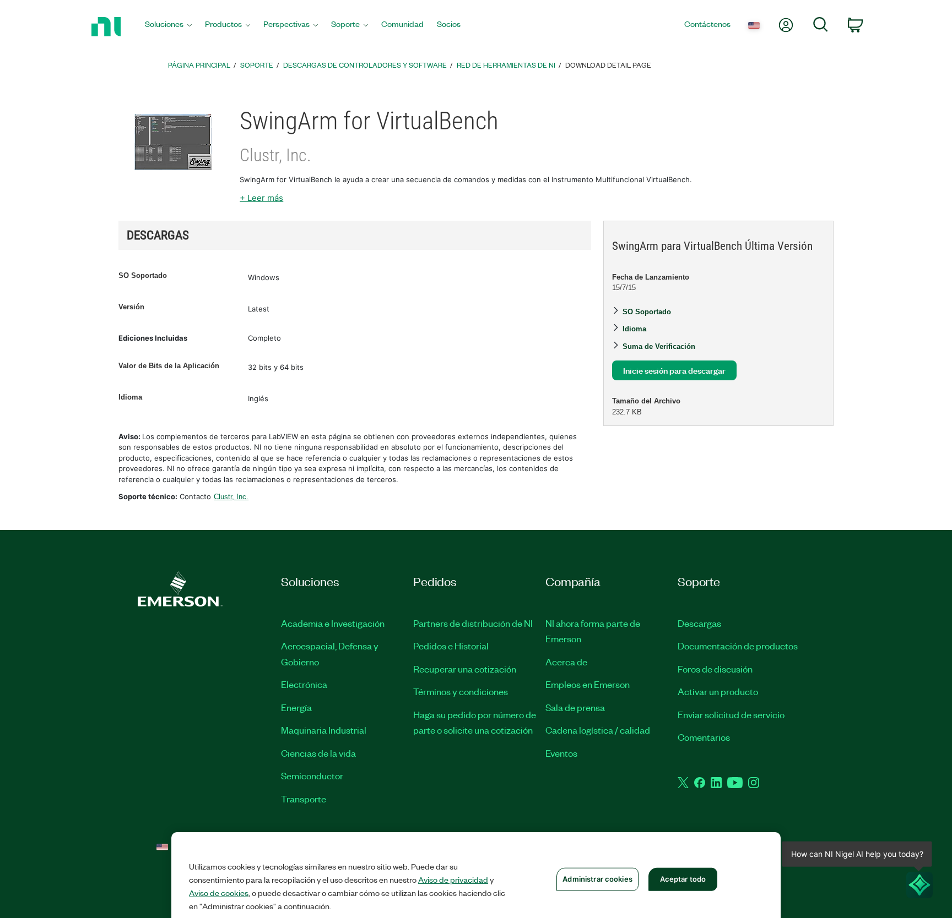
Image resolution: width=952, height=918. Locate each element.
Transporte (303, 799)
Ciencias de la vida (318, 753)
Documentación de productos (738, 646)
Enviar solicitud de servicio (731, 714)
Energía (296, 707)
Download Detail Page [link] (608, 64)
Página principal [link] (199, 64)
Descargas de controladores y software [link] (365, 64)
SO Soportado (142, 275)
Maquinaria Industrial (323, 730)
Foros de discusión (715, 669)
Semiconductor (312, 775)
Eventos (561, 753)
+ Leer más (261, 198)
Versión (131, 307)
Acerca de (566, 661)
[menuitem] (168, 27)
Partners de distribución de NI (473, 623)
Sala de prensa (575, 707)
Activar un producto (718, 691)
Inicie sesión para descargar (674, 370)
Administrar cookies (597, 879)
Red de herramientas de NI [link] (506, 64)
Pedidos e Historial (451, 646)
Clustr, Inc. (231, 497)
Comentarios (704, 737)
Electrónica (304, 684)
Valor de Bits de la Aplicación (168, 366)
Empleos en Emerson (587, 684)
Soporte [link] (256, 64)
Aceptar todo (683, 879)
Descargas (699, 623)
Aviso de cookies (218, 892)
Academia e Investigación (333, 623)
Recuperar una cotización (464, 669)
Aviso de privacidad (453, 879)
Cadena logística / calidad (597, 730)
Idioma (130, 397)
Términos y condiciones (460, 691)
